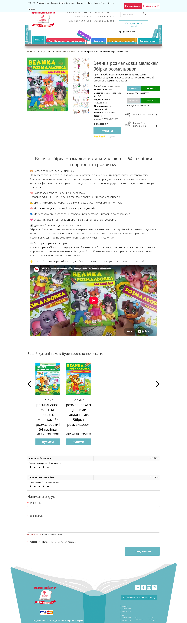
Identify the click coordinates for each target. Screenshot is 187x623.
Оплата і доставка (143, 114)
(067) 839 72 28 (126, 620)
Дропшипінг (82, 3)
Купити (107, 130)
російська (133, 100)
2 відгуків (110, 136)
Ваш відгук (36, 515)
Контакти (31, 9)
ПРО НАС (31, 3)
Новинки (84, 35)
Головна (31, 51)
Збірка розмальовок (65, 51)
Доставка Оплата (58, 3)
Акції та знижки (43, 3)
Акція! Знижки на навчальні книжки (66, 41)
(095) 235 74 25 (126, 611)
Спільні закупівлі (148, 41)
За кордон (70, 3)
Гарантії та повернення (139, 124)
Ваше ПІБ (35, 502)
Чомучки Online (100, 3)
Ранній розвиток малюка (121, 41)
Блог (90, 3)
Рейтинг (34, 541)
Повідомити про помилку (139, 597)
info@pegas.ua (153, 620)
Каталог (39, 40)
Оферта (111, 3)
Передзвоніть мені (133, 25)
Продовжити (142, 551)
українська (134, 88)
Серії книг (98, 41)
